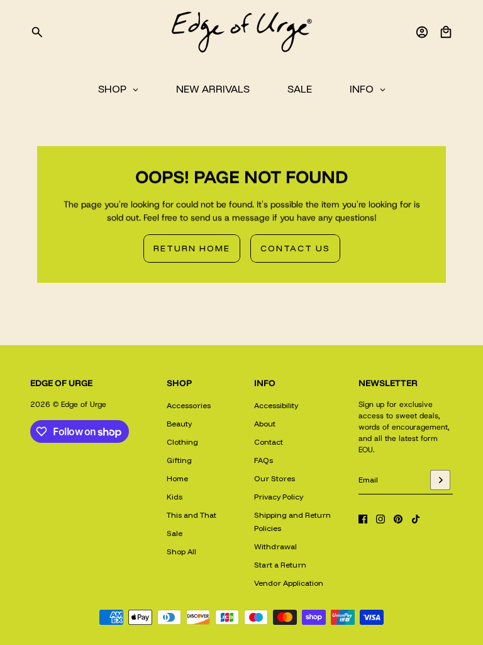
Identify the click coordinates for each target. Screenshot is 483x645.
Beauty (179, 423)
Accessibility (276, 405)
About (264, 423)
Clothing (182, 442)
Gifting (179, 460)
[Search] (37, 32)
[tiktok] (416, 519)
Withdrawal (275, 546)
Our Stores (274, 478)
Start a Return (280, 564)
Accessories (189, 405)
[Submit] (440, 480)
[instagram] (380, 519)
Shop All (181, 551)
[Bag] (446, 32)
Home (177, 478)
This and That (191, 515)
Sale (174, 533)
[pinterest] (398, 519)
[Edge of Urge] (241, 32)
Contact (268, 442)
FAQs (263, 460)
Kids (174, 496)
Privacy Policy (278, 496)
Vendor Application (288, 583)
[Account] (422, 32)
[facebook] (363, 519)
